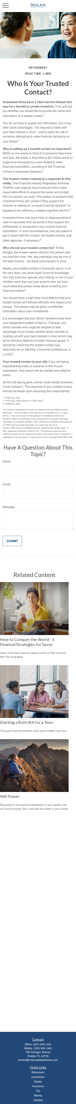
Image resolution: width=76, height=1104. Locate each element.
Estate (38, 1081)
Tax (38, 1091)
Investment (38, 1077)
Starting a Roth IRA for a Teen (26, 722)
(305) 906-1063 (43, 1048)
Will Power (10, 796)
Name (7, 461)
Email (6, 484)
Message (9, 507)
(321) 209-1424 (42, 1044)
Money (38, 1095)
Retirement (38, 1072)
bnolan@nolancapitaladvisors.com (38, 1060)
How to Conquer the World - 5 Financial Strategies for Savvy (27, 642)
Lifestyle (38, 1100)
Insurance (38, 1086)
